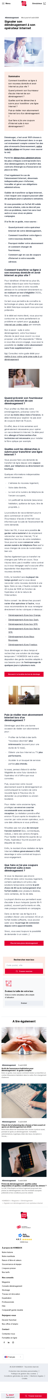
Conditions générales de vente (16, 1376)
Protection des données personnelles (23, 1371)
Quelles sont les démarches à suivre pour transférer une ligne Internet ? (23, 103)
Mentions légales (36, 1376)
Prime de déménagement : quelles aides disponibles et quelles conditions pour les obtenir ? (24, 1185)
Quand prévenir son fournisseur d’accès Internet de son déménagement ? (23, 93)
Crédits (24, 1378)
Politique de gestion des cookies (23, 1374)
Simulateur (37, 3)
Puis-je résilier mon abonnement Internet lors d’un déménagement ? (23, 113)
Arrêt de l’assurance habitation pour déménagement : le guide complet (17, 1069)
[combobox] (24, 965)
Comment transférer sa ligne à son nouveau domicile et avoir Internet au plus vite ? (22, 83)
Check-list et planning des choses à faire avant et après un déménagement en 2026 (23, 1126)
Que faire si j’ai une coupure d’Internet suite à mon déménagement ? (21, 123)
